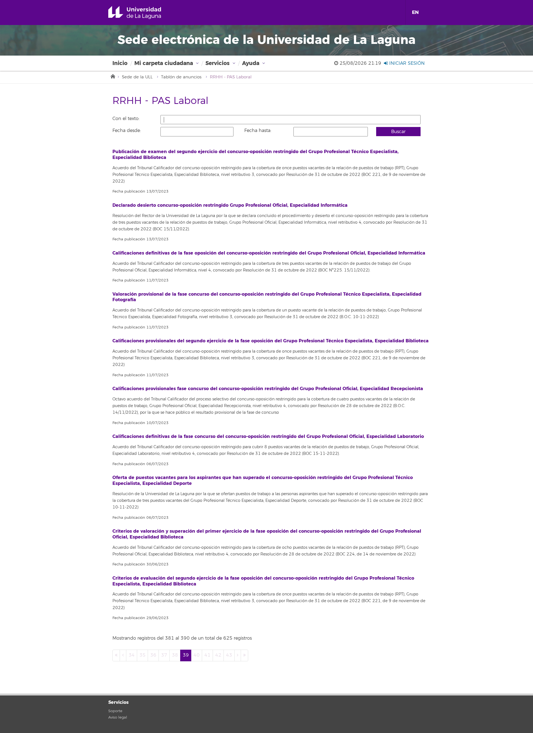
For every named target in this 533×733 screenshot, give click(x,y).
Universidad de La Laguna (142, 12)
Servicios (217, 63)
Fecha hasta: (257, 130)
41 (207, 655)
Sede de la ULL (137, 77)
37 (164, 655)
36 (153, 655)
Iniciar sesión (406, 63)
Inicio (119, 63)
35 (142, 655)
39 (186, 655)
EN (415, 12)
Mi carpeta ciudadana (163, 63)
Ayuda (250, 63)
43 (229, 655)
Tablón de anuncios (181, 77)
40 (196, 655)
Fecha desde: (126, 130)
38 (175, 655)
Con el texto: (125, 118)
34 (132, 655)
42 (218, 655)
